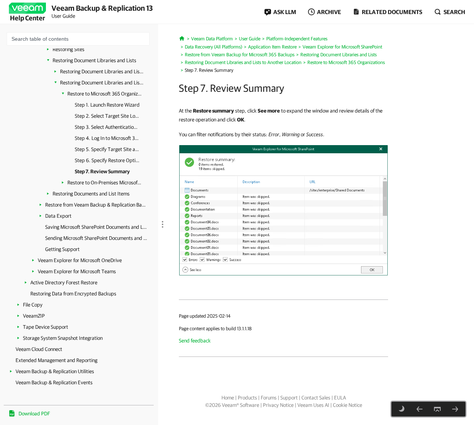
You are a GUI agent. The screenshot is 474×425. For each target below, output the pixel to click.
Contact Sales (315, 398)
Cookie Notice (347, 405)
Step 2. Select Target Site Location (107, 116)
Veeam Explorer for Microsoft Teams (77, 271)
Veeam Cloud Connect (39, 349)
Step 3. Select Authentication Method (107, 127)
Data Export (58, 216)
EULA (340, 398)
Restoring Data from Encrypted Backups (73, 294)
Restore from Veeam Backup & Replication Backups (96, 205)
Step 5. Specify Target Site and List (107, 149)
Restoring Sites (68, 49)
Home (227, 398)
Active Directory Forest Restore (63, 282)
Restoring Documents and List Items (91, 194)
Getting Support (62, 249)
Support (289, 398)
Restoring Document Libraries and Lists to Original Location (101, 71)
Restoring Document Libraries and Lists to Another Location (101, 83)
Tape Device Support (45, 327)
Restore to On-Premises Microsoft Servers (104, 182)
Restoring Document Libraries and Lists (94, 60)
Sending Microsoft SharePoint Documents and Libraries (96, 238)
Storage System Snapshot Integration (63, 338)
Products (247, 398)
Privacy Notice (278, 405)
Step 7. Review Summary (102, 171)
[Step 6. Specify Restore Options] (419, 409)
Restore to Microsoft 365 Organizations (104, 94)
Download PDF (34, 413)
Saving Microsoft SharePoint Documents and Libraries (96, 227)
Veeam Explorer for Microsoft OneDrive (80, 260)
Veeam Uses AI (313, 405)
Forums (269, 398)
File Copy (33, 305)
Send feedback (195, 341)
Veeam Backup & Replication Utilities (55, 371)
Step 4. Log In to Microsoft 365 (107, 138)
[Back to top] (437, 409)
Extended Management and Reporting (56, 360)
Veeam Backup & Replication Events (54, 382)
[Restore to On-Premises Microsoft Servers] (455, 409)
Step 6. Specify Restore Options (107, 160)
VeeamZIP (34, 316)
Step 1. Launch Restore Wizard (107, 105)
